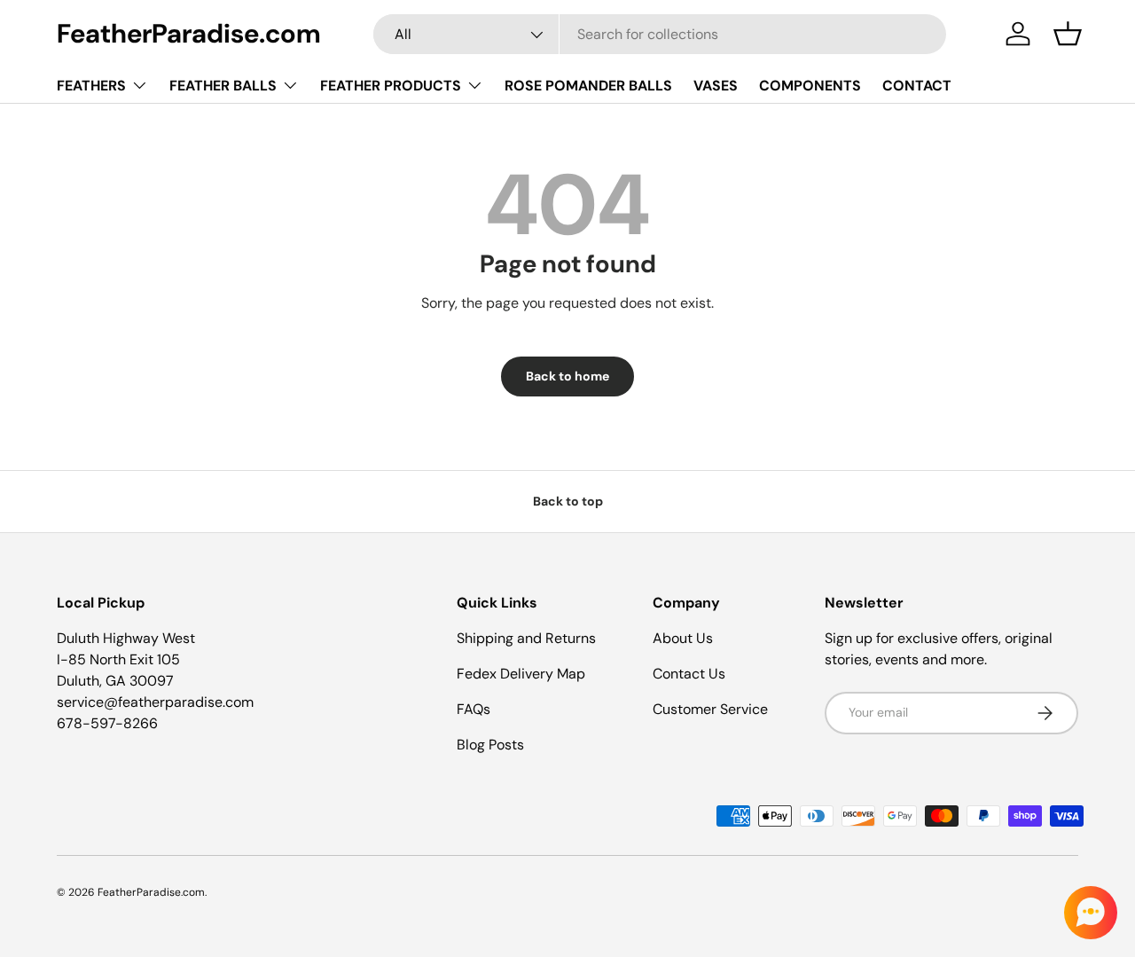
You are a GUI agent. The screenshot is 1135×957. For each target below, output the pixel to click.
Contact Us (689, 673)
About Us (683, 638)
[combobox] (659, 34)
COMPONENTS (810, 85)
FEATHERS (91, 85)
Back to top (568, 501)
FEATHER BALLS (223, 85)
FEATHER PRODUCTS (390, 85)
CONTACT (916, 85)
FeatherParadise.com (151, 892)
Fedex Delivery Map (521, 673)
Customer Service (710, 709)
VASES (715, 85)
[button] (1067, 33)
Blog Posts (490, 744)
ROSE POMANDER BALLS (588, 85)
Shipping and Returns (526, 638)
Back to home (567, 376)
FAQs (473, 709)
